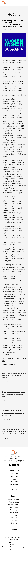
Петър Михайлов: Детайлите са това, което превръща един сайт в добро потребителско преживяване (14, 431)
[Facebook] (10, 466)
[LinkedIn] (17, 466)
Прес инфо (14, 507)
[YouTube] (12, 466)
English (14, 490)
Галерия (14, 521)
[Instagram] (15, 466)
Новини (14, 518)
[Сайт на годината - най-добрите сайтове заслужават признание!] (4, 3)
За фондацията (14, 505)
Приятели (14, 484)
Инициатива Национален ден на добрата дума (14, 548)
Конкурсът (14, 474)
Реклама (14, 515)
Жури (14, 479)
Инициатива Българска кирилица (14, 539)
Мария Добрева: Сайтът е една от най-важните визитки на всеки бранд (13, 394)
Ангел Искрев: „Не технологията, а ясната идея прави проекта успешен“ (14, 375)
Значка (14, 523)
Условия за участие (14, 500)
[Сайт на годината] (14, 452)
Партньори (14, 510)
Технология (14, 487)
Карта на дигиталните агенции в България (14, 534)
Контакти (14, 513)
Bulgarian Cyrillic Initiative (14, 543)
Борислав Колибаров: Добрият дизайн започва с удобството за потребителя (13, 413)
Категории (14, 477)
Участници (14, 482)
